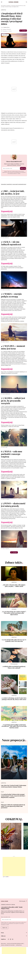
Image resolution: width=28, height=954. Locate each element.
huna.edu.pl (3, 184)
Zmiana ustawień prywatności (8, 945)
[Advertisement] (14, 866)
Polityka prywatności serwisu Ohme (15, 943)
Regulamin (3, 943)
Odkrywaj (3, 936)
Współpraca (19, 945)
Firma (2, 932)
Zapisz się (23, 168)
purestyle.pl (9, 184)
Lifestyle (8, 5)
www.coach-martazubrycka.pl (19, 184)
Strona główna (3, 5)
